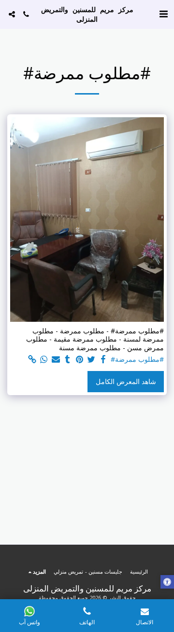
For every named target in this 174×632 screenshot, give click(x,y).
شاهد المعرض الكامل (126, 381)
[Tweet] (91, 359)
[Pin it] (79, 359)
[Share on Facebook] (103, 359)
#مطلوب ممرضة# (137, 359)
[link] (32, 359)
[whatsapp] (44, 359)
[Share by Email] (56, 359)
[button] (163, 14)
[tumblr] (67, 359)
